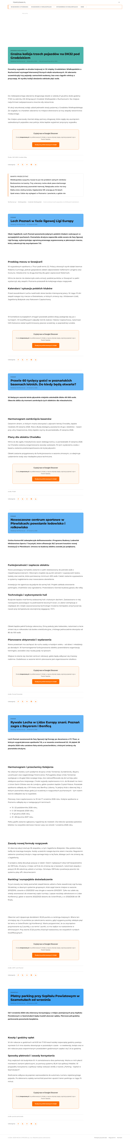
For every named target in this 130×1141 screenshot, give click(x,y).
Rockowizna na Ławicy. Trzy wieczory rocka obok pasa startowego (38, 183)
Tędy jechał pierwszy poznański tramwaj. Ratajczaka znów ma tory (38, 186)
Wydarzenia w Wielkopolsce (67, 7)
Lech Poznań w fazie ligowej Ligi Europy (42, 221)
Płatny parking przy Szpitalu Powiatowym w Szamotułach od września (45, 998)
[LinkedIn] (35, 164)
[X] (22, 164)
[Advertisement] (45, 87)
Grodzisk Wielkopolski (35, 202)
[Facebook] (18, 164)
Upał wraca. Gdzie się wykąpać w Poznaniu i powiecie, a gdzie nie (38, 193)
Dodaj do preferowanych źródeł (46, 145)
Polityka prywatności (100, 1137)
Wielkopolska (22, 202)
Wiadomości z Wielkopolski (41, 7)
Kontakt (119, 1137)
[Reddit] (31, 164)
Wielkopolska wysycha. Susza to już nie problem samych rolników (38, 180)
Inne (82, 7)
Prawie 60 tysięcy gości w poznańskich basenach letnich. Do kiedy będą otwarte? (43, 382)
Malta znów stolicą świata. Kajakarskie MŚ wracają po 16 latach (36, 190)
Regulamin (112, 1137)
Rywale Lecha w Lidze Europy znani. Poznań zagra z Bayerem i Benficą (45, 724)
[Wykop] (27, 164)
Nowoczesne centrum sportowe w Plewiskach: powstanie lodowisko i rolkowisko (38, 523)
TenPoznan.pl (12, 202)
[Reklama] (65, 29)
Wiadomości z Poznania (19, 7)
